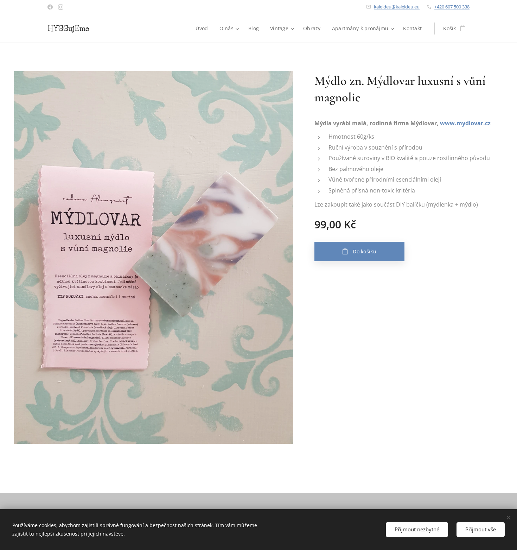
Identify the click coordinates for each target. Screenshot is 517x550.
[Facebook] (50, 7)
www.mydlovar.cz (465, 123)
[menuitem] (203, 28)
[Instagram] (60, 7)
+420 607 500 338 (452, 7)
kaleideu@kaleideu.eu (397, 7)
